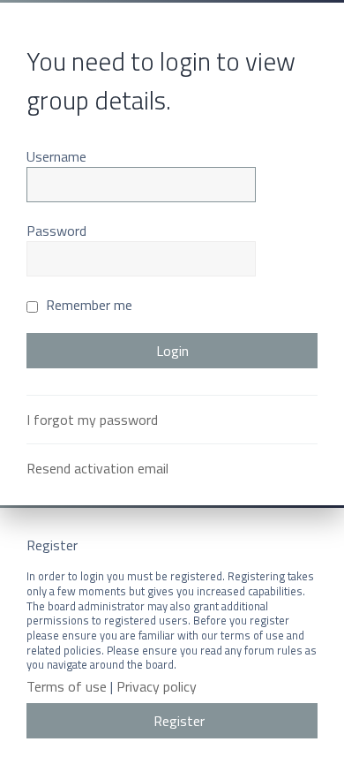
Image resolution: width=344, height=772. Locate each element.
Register (179, 720)
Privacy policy (156, 686)
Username (56, 156)
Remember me (87, 304)
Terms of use (66, 686)
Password (56, 230)
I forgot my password (92, 419)
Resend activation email (97, 468)
